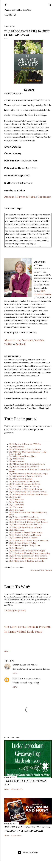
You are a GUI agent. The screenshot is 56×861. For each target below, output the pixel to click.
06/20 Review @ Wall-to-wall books (25, 527)
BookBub (39, 340)
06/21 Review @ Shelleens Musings (25, 535)
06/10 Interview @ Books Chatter (24, 481)
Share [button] (6, 651)
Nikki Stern (18, 678)
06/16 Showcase (16, 502)
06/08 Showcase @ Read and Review (25, 476)
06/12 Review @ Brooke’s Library (24, 486)
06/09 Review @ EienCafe (20, 479)
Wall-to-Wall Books (17, 9)
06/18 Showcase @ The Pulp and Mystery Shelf (28, 513)
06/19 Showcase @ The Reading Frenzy (27, 519)
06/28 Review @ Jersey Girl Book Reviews (28, 556)
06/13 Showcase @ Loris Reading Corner (27, 492)
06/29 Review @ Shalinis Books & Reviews (28, 558)
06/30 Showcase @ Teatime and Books (26, 561)
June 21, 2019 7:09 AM (28, 665)
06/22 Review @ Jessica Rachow (23, 537)
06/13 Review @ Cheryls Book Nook (25, 489)
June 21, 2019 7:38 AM (32, 679)
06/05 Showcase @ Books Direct (24, 466)
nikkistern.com (12, 340)
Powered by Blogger (30, 852)
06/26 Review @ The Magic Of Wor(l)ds (27, 550)
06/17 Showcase (16, 504)
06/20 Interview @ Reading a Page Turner (28, 522)
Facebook (20, 344)
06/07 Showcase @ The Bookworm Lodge (28, 473)
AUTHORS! (10, 15)
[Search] (50, 4)
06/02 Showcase (16, 446)
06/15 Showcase (16, 499)
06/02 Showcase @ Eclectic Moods (25, 449)
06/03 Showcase (16, 459)
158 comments (16, 789)
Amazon (9, 196)
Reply (15, 673)
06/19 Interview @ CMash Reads (23, 517)
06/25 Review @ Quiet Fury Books (24, 545)
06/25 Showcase (16, 548)
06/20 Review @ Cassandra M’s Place (26, 524)
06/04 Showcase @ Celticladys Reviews (27, 464)
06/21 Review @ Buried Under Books (26, 532)
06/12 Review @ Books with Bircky (25, 484)
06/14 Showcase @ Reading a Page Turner (28, 494)
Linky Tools (35, 570)
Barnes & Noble (26, 196)
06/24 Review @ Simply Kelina (22, 543)
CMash (16, 665)
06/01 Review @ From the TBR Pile (25, 444)
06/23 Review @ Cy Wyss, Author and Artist (29, 540)
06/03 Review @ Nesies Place (22, 456)
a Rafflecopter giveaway (15, 610)
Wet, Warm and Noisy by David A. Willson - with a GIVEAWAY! (27, 828)
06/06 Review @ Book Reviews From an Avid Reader (29, 470)
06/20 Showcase (16, 530)
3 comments (16, 835)
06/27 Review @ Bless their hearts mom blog (29, 553)
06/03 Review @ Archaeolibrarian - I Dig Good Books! (27, 453)
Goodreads (44, 196)
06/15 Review (15, 497)
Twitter (8, 344)
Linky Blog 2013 (46, 570)
